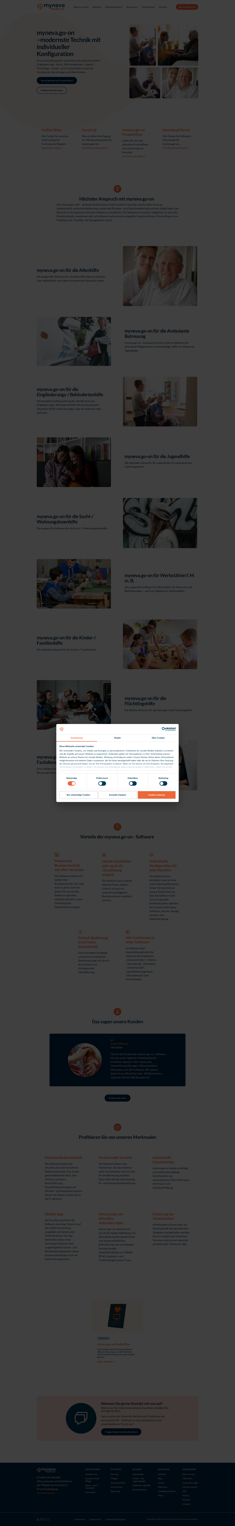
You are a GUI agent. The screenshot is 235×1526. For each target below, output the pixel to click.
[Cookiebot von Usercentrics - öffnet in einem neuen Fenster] (164, 729)
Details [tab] (117, 738)
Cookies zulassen (156, 795)
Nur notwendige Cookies (78, 795)
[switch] (102, 783)
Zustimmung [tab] (77, 738)
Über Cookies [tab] (158, 738)
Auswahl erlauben (117, 795)
